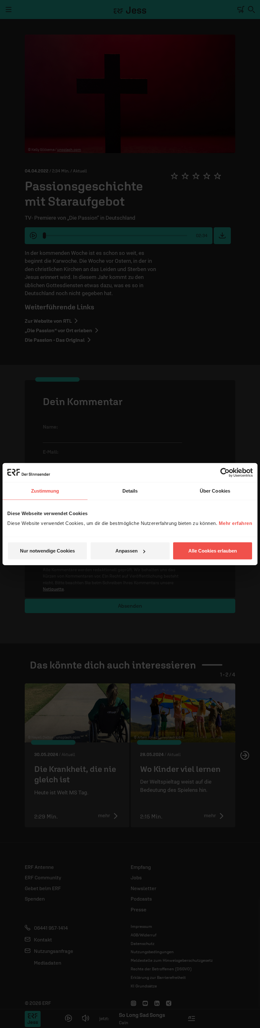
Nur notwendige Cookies (47, 550)
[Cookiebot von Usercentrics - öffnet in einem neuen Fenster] (225, 472)
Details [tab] (130, 490)
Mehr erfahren (235, 523)
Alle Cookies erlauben (212, 550)
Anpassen (126, 550)
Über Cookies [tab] (215, 490)
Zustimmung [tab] (45, 490)
